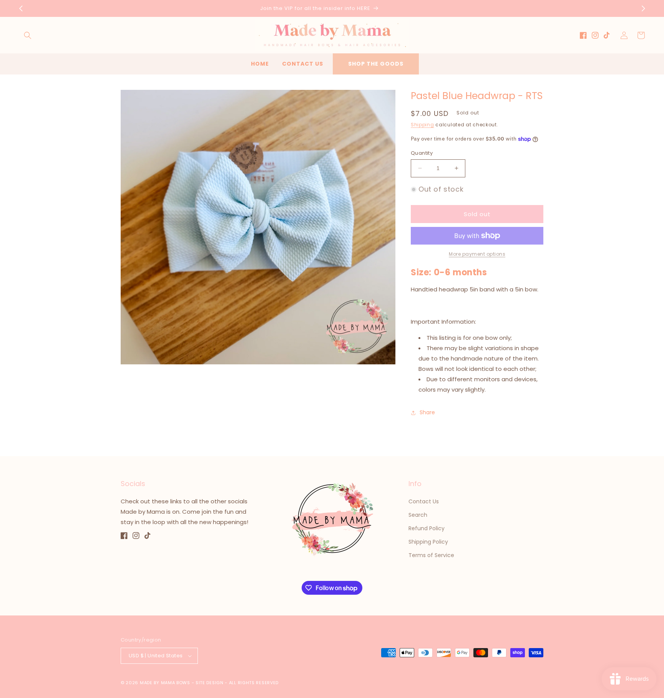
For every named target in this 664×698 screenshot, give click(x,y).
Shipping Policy (428, 542)
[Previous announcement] (20, 8)
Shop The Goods (375, 64)
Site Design (210, 683)
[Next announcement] (643, 8)
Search (417, 515)
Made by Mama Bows (165, 683)
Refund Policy (426, 528)
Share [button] (427, 412)
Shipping (422, 124)
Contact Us (423, 501)
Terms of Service (431, 555)
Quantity (422, 153)
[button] (27, 35)
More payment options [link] (477, 254)
